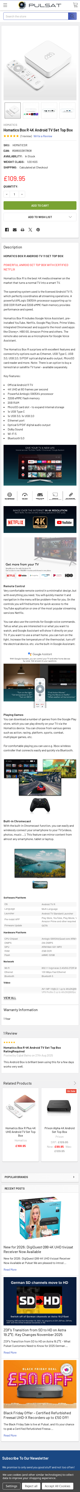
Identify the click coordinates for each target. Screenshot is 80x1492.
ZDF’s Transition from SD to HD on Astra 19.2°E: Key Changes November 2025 (35, 1332)
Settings (11, 1486)
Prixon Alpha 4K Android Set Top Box (59, 1129)
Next (74, 1083)
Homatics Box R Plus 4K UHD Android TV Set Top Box (20, 1131)
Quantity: (11, 186)
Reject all (31, 1486)
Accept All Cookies (57, 1486)
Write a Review (42, 136)
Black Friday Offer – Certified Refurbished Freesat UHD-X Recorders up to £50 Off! (37, 1415)
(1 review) (26, 136)
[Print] (22, 229)
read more (10, 1269)
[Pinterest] (38, 229)
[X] (30, 229)
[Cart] (75, 5)
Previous (69, 1083)
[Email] (14, 229)
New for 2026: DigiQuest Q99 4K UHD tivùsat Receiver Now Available (38, 1249)
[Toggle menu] (5, 5)
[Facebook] (7, 229)
